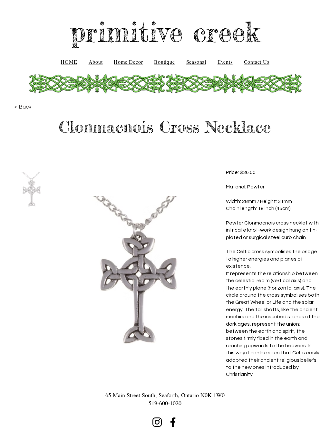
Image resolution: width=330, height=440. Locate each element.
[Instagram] (157, 422)
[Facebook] (173, 422)
